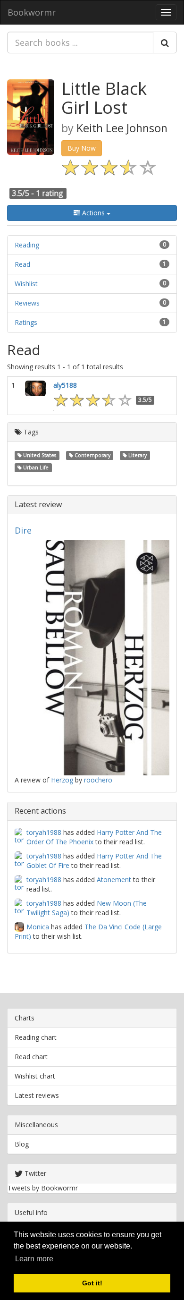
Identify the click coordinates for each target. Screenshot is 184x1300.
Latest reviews (37, 1095)
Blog (22, 1143)
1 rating (49, 193)
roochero (98, 779)
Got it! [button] (92, 1283)
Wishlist (26, 283)
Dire (23, 530)
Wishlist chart (35, 1075)
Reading (27, 244)
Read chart (31, 1056)
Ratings (26, 322)
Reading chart (36, 1037)
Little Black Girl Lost (104, 98)
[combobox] (80, 42)
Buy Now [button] (81, 148)
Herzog (62, 779)
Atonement (114, 879)
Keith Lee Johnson (121, 128)
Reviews (27, 302)
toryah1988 (43, 832)
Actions (93, 212)
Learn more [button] (34, 1259)
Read (22, 264)
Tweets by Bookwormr (43, 1187)
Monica (37, 926)
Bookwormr (32, 12)
